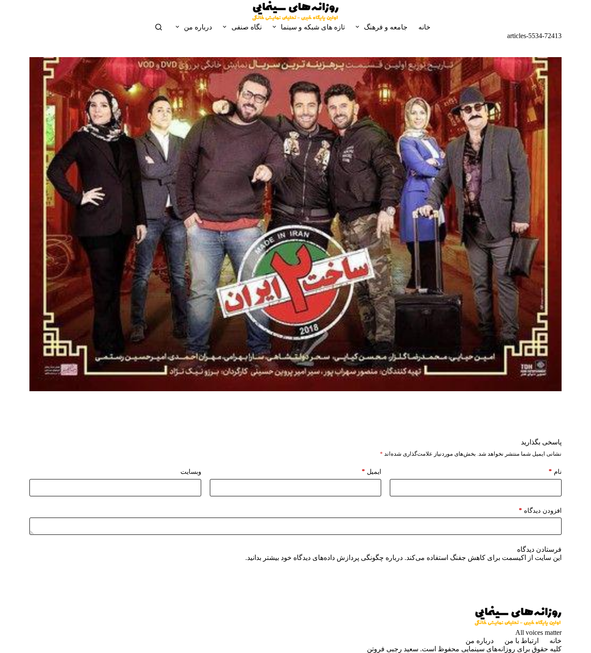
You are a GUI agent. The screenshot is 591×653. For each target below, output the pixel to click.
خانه (424, 27)
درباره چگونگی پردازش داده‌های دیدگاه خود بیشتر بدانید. (324, 557)
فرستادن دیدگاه (539, 549)
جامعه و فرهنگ (386, 27)
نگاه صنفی (246, 27)
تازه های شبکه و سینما (313, 27)
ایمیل (371, 471)
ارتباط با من (521, 640)
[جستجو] (158, 27)
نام (555, 471)
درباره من (198, 27)
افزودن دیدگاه (540, 510)
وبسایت (190, 471)
